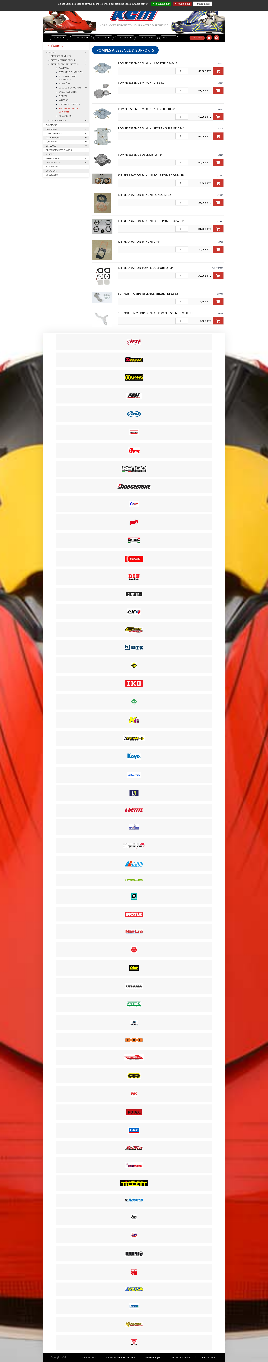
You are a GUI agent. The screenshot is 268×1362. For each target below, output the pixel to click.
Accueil (57, 37)
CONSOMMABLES (54, 133)
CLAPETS (63, 96)
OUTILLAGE (51, 145)
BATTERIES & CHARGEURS (71, 72)
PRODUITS (123, 37)
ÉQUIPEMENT (52, 141)
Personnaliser (202, 3)
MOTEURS (101, 37)
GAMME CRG (51, 125)
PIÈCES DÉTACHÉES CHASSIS (59, 150)
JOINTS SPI (63, 100)
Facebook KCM (89, 1357)
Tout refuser (183, 3)
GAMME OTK (79, 37)
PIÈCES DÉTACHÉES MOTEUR (65, 64)
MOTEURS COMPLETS (61, 56)
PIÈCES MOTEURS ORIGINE (63, 60)
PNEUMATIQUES (53, 158)
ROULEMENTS (65, 116)
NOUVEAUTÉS (52, 175)
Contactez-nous (208, 1357)
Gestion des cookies (181, 1357)
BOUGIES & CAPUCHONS (70, 87)
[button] (218, 71)
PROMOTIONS (147, 37)
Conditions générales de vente (120, 1357)
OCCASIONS (168, 37)
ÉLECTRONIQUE (53, 137)
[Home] (134, 12)
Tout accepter (162, 3)
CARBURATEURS (58, 120)
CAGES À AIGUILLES (68, 91)
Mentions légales (153, 1357)
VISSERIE (50, 154)
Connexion (197, 38)
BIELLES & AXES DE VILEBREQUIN (67, 78)
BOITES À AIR (65, 83)
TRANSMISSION (53, 162)
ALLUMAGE (64, 67)
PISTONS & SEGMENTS (69, 104)
